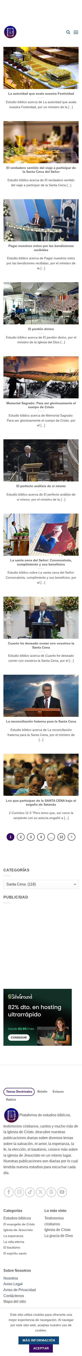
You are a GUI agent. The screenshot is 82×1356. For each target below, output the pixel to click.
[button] (68, 32)
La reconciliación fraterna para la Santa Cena (41, 721)
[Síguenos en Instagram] (19, 1192)
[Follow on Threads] (51, 1192)
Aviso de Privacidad (19, 1290)
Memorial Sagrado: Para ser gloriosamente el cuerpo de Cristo (41, 405)
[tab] (19, 1092)
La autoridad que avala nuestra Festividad (41, 93)
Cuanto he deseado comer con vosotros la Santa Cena (41, 645)
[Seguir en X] (41, 1192)
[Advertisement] (41, 11)
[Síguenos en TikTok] (30, 1192)
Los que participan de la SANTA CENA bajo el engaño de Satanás (41, 802)
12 (61, 837)
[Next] (71, 837)
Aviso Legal (13, 1284)
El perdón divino (41, 329)
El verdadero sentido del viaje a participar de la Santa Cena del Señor (41, 170)
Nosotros (10, 1278)
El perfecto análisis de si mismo (41, 486)
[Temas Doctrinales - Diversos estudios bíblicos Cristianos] (12, 32)
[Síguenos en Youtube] (62, 1192)
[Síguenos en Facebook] (9, 1192)
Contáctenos (13, 1296)
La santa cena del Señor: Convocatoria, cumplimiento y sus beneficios (41, 562)
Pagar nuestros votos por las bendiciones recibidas (41, 248)
